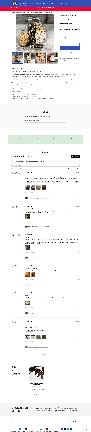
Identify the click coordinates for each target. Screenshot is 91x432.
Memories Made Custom (17, 431)
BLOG (66, 3)
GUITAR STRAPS (47, 1)
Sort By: (70, 168)
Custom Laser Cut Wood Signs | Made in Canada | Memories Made (26, 12)
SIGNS (44, 3)
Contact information (56, 431)
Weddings (30, 1)
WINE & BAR (31, 3)
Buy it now (70, 48)
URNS (52, 3)
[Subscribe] (32, 421)
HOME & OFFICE (38, 3)
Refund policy (31, 431)
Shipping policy (48, 431)
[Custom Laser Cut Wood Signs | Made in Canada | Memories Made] (36, 373)
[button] (73, 3)
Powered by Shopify (24, 431)
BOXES (48, 3)
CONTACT (56, 3)
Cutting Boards (23, 3)
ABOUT (61, 3)
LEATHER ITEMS (23, 1)
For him (35, 1)
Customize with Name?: (66, 23)
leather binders (54, 1)
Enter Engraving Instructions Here (69, 29)
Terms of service (42, 431)
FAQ (21, 5)
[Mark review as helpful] (78, 193)
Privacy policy (36, 431)
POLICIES (25, 5)
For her (40, 1)
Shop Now (36, 394)
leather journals (63, 1)
